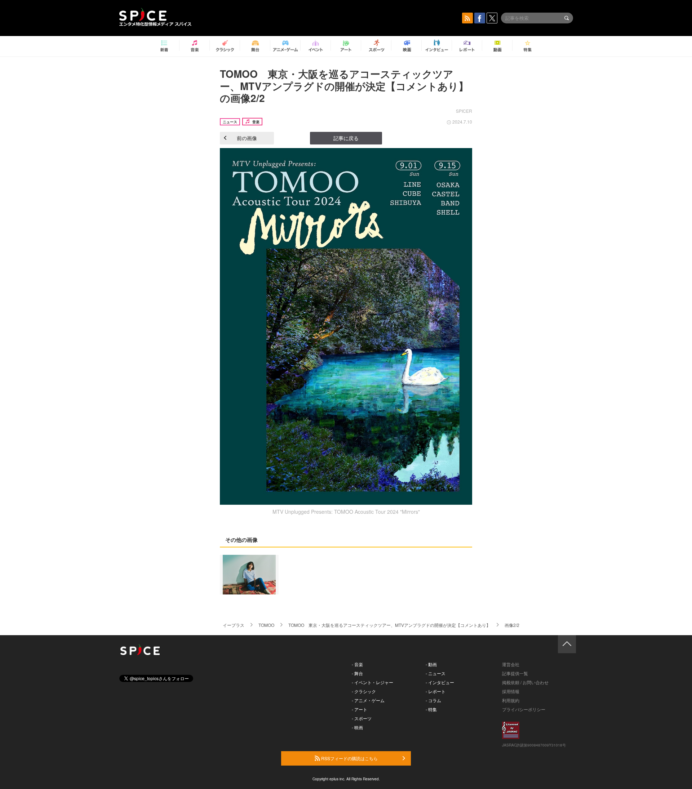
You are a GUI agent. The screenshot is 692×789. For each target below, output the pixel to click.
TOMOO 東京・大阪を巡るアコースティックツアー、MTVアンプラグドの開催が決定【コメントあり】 (389, 625)
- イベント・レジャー (372, 682)
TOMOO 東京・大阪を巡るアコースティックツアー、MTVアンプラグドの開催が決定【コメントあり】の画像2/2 (344, 85)
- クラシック (364, 691)
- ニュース (435, 673)
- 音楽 (357, 664)
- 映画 (357, 727)
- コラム (433, 700)
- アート (359, 709)
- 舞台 (357, 673)
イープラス (233, 625)
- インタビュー (440, 682)
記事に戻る (346, 138)
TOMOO (266, 625)
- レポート (435, 691)
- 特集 (431, 709)
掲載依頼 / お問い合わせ (525, 682)
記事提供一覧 (515, 673)
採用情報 (510, 691)
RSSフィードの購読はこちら (349, 758)
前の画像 (247, 138)
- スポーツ (362, 718)
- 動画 (431, 664)
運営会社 (510, 664)
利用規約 (510, 700)
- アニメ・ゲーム (368, 700)
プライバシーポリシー (523, 709)
